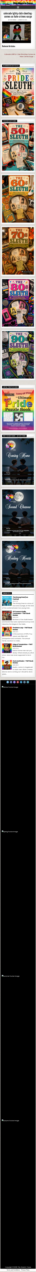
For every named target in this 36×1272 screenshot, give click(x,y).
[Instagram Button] (24, 682)
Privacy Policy (25, 1270)
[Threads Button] (14, 682)
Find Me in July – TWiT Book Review (22, 629)
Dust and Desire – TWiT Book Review (23, 662)
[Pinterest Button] (18, 682)
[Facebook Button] (11, 682)
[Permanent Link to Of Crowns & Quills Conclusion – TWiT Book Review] (7, 615)
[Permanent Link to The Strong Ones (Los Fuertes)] (7, 601)
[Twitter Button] (7, 682)
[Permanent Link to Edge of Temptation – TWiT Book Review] (7, 648)
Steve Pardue (13, 20)
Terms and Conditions (13, 1270)
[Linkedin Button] (21, 682)
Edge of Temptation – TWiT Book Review (23, 645)
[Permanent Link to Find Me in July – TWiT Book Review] (7, 631)
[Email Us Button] (28, 682)
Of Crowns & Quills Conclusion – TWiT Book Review (21, 613)
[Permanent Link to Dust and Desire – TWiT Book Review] (7, 665)
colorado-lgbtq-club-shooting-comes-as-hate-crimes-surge (18, 14)
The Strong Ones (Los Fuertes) (20, 598)
